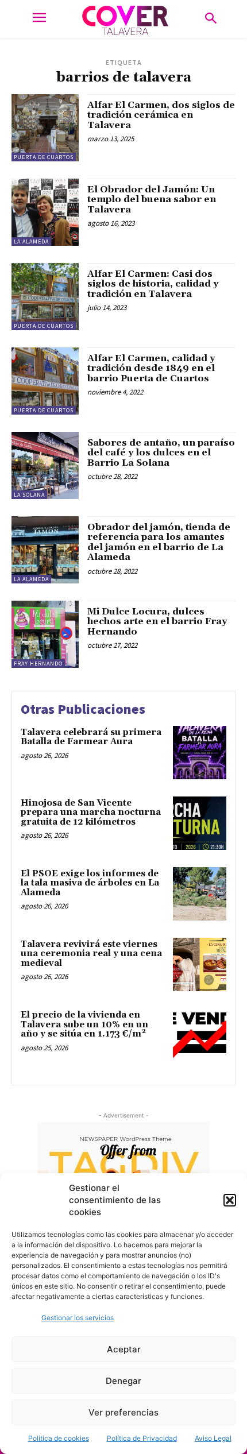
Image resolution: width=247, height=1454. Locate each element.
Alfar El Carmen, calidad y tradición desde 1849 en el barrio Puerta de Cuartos (151, 368)
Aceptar (124, 1349)
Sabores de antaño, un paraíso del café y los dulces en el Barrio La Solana (161, 453)
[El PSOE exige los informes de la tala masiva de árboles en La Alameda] (199, 894)
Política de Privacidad (142, 1438)
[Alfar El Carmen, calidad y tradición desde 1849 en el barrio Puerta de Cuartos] (45, 381)
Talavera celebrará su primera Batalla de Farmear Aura (91, 737)
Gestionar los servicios (77, 1317)
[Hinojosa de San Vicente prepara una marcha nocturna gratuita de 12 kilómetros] (199, 823)
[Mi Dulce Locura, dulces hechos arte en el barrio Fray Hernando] (45, 634)
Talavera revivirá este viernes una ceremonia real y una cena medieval (91, 954)
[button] (230, 1200)
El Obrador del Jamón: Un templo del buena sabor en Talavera (151, 199)
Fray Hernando (38, 663)
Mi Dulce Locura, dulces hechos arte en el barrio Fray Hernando (157, 621)
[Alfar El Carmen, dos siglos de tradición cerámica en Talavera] (45, 127)
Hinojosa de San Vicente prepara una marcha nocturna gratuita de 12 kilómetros (91, 812)
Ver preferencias (123, 1412)
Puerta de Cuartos (44, 157)
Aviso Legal (213, 1438)
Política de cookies (58, 1438)
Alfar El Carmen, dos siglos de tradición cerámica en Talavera (161, 115)
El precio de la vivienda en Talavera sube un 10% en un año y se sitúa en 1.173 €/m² (84, 1024)
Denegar (123, 1380)
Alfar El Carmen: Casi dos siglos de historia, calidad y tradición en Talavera (152, 284)
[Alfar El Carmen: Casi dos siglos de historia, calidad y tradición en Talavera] (45, 296)
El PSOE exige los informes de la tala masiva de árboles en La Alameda (90, 883)
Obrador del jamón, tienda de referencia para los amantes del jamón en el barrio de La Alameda (158, 542)
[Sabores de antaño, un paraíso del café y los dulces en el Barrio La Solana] (45, 465)
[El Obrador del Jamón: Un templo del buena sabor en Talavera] (45, 212)
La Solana (29, 494)
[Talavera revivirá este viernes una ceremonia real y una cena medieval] (199, 964)
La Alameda (31, 241)
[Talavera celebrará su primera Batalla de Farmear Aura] (199, 752)
